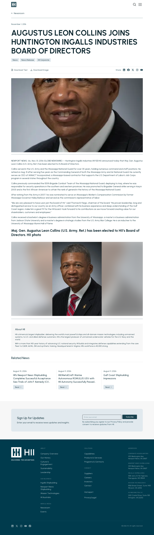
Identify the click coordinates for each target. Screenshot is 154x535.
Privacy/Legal (90, 497)
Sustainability (46, 468)
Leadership (45, 472)
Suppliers (88, 473)
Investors (88, 481)
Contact (87, 485)
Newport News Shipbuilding (47, 488)
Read (17, 387)
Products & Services (93, 458)
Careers (87, 477)
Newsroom (45, 508)
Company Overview (49, 454)
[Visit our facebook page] (128, 70)
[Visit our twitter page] (133, 70)
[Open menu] (140, 4)
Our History (45, 458)
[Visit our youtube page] (141, 70)
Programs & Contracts (94, 462)
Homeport (88, 492)
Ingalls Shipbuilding (49, 483)
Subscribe (130, 417)
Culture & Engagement (46, 463)
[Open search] (134, 4)
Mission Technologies (50, 493)
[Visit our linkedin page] (124, 70)
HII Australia (46, 497)
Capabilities (89, 454)
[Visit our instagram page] (137, 70)
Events (43, 512)
